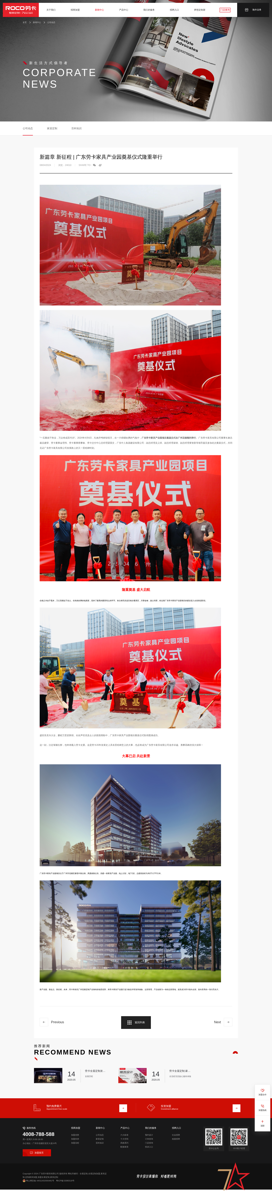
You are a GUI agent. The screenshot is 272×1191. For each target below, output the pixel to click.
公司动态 (51, 22)
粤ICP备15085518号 (65, 1181)
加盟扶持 (75, 1139)
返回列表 (140, 1022)
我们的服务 (149, 10)
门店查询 (225, 10)
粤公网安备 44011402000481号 (40, 1181)
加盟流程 (75, 1143)
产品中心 (123, 10)
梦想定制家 (199, 10)
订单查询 (149, 1139)
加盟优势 (75, 1135)
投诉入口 (149, 1147)
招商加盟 (75, 10)
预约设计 (149, 1135)
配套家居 (124, 1147)
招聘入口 (174, 10)
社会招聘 (176, 1135)
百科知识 (76, 128)
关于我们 (51, 10)
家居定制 (52, 128)
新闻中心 (99, 10)
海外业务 (256, 9)
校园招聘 (176, 1139)
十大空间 (124, 1139)
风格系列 (124, 1143)
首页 (25, 22)
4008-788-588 (38, 1134)
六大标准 (124, 1135)
